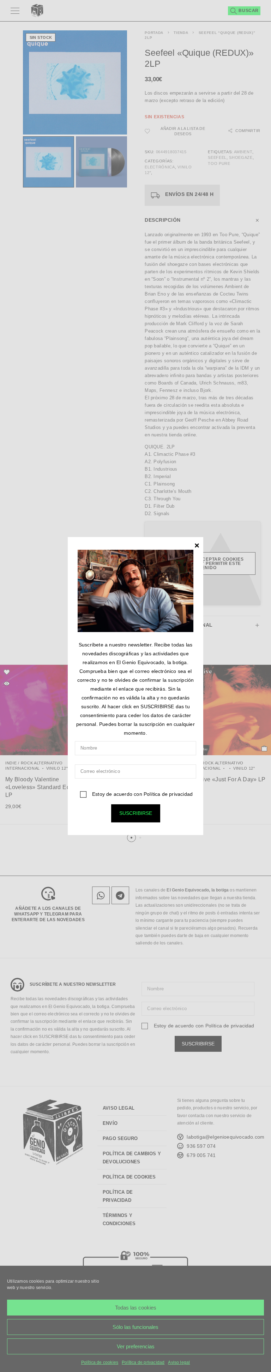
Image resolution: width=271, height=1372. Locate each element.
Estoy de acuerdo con (142, 794)
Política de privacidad (168, 794)
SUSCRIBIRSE (135, 813)
